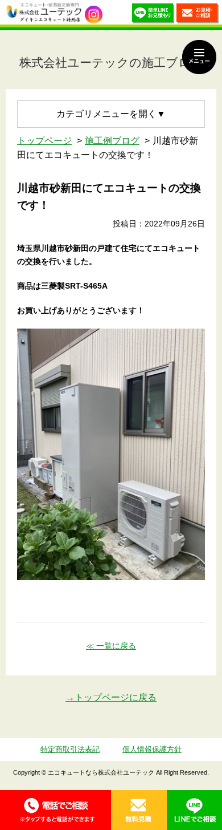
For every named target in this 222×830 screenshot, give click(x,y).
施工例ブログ (112, 140)
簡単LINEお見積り (153, 15)
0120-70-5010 (55, 810)
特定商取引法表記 (70, 749)
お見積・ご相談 (197, 15)
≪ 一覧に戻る (111, 645)
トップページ (44, 140)
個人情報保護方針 (152, 749)
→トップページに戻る (111, 697)
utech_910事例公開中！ (93, 14)
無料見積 (139, 810)
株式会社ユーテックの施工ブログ (111, 62)
